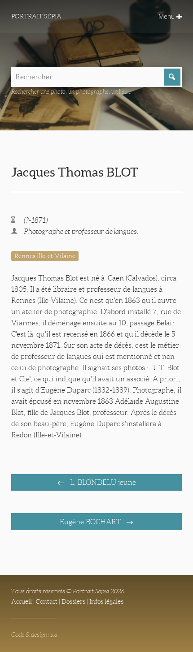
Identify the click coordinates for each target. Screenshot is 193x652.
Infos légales (106, 601)
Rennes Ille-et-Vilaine (44, 255)
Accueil (21, 601)
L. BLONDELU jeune (102, 482)
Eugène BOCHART (91, 522)
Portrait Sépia (36, 16)
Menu (167, 16)
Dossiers (73, 601)
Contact (46, 601)
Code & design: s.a (34, 634)
